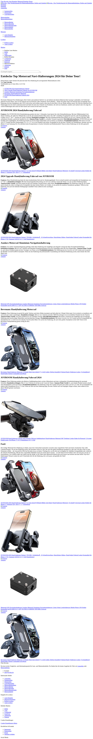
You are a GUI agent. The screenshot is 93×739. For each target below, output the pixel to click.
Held (5, 68)
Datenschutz (7, 731)
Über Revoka (4, 1)
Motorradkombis (9, 24)
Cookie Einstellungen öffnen (9, 723)
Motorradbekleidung (6, 19)
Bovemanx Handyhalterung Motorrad (15, 93)
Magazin (3, 32)
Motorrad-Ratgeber (9, 36)
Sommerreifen (8, 11)
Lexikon (3, 39)
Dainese (6, 67)
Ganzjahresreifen (9, 14)
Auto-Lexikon (8, 44)
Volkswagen (7, 55)
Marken (3, 47)
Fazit (5, 97)
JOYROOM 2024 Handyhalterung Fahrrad (16, 88)
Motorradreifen (5, 17)
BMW (6, 52)
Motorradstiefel (8, 27)
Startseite (3, 6)
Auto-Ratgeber (13, 1)
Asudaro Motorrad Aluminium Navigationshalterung (19, 92)
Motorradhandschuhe (10, 25)
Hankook (7, 62)
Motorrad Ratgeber (23, 1)
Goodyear (7, 60)
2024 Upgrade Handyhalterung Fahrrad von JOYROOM (20, 90)
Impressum (7, 729)
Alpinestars (7, 65)
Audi (5, 54)
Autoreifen (4, 8)
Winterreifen (7, 13)
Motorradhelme (8, 22)
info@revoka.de (9, 672)
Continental (7, 58)
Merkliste (3, 5)
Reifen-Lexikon (8, 42)
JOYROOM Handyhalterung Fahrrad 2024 (16, 95)
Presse (31, 1)
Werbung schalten (9, 734)
